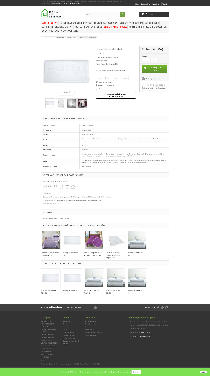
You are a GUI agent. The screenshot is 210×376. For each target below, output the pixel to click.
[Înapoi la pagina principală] (43, 37)
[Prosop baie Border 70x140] (50, 278)
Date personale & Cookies (71, 341)
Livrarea (65, 327)
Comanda (66, 324)
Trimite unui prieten (105, 82)
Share (107, 78)
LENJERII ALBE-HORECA (115, 27)
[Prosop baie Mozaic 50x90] (137, 240)
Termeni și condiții (69, 338)
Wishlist (165, 4)
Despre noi (66, 321)
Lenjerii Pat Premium (131, 23)
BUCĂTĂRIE (47, 30)
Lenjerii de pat (50, 23)
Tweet (99, 78)
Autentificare (156, 4)
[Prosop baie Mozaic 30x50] (115, 278)
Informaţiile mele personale (94, 332)
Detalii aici (136, 372)
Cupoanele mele (90, 335)
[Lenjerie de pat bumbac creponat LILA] (50, 240)
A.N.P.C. (65, 344)
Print (100, 89)
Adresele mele (89, 330)
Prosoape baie (56, 1)
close (203, 372)
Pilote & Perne (136, 27)
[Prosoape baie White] (50, 103)
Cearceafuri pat (64, 27)
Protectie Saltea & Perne (88, 27)
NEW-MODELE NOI (70, 30)
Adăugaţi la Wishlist (153, 79)
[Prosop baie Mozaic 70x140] (94, 278)
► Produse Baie (49, 1)
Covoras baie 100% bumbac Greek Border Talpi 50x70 (114, 255)
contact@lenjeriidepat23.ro (143, 336)
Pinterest (124, 78)
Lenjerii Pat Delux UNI (106, 23)
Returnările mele (90, 324)
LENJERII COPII (151, 23)
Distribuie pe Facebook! (106, 85)
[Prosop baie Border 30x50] (72, 240)
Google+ (115, 78)
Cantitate (145, 56)
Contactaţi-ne (145, 4)
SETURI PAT (47, 27)
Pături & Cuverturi (156, 27)
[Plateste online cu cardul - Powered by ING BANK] (154, 89)
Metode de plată (68, 332)
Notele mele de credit (92, 327)
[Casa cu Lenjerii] (61, 13)
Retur (64, 330)
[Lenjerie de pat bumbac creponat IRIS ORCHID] (94, 240)
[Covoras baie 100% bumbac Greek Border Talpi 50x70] (115, 240)
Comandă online (68, 335)
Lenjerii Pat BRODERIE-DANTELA (75, 23)
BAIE (43, 1)
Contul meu (90, 317)
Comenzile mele (90, 321)
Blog (137, 4)
